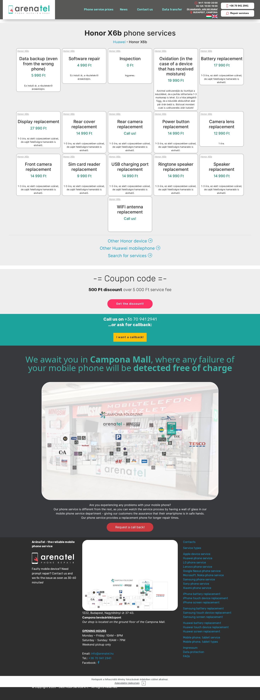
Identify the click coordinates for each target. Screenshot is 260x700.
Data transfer (172, 9)
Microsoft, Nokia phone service (203, 575)
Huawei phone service (197, 558)
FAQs (186, 656)
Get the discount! (130, 303)
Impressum (190, 647)
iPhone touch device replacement (205, 598)
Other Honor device (128, 241)
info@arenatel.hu (102, 653)
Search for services (128, 255)
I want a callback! (130, 337)
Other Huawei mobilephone (128, 248)
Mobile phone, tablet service (201, 637)
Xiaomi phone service (197, 588)
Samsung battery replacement (203, 608)
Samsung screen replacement (203, 617)
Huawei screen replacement (201, 631)
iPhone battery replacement (201, 594)
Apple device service (196, 554)
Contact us (145, 9)
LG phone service (194, 562)
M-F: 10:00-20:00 (208, 2)
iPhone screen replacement (201, 602)
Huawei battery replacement (202, 623)
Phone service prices (98, 9)
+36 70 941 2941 (239, 5)
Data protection (193, 652)
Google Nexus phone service (202, 571)
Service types (192, 548)
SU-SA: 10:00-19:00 (207, 6)
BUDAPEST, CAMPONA (205, 12)
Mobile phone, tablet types (200, 641)
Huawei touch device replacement (206, 627)
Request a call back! (130, 527)
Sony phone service (196, 583)
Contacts (189, 542)
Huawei (119, 42)
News (124, 9)
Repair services (239, 13)
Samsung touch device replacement (207, 612)
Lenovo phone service (197, 566)
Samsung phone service (199, 579)
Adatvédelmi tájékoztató (127, 683)
